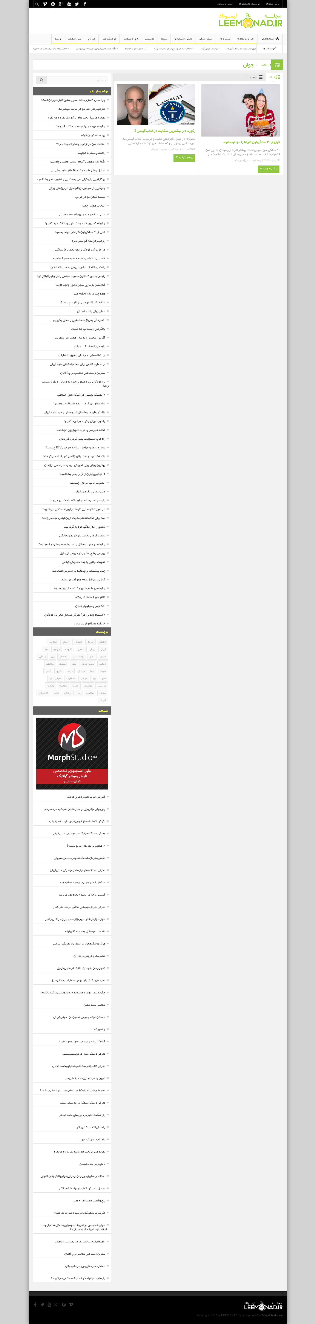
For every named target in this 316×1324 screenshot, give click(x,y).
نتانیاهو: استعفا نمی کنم (90, 597)
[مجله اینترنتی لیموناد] (250, 21)
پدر (79, 692)
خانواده (68, 649)
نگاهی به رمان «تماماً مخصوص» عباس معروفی (79, 858)
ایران (103, 649)
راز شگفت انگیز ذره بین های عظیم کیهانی (82, 1115)
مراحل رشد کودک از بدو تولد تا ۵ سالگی (80, 249)
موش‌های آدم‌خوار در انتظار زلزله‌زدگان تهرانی (79, 943)
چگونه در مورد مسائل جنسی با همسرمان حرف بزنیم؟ (71, 544)
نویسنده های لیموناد (249, 3)
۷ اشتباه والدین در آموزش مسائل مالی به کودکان (74, 614)
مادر (104, 678)
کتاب (56, 692)
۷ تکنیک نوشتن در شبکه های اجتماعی (81, 394)
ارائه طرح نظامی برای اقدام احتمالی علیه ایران (77, 364)
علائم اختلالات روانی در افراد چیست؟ (83, 302)
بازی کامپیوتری (131, 38)
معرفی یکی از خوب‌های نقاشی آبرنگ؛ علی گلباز (79, 907)
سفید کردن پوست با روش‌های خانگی (82, 535)
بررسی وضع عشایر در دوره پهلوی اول (82, 553)
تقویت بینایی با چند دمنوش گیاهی (83, 562)
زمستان (63, 656)
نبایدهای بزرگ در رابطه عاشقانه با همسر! (79, 403)
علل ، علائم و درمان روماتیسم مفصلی (82, 214)
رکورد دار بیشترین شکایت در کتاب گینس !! (164, 130)
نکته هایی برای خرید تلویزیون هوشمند (80, 430)
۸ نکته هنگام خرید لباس (89, 623)
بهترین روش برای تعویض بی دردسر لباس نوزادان (74, 465)
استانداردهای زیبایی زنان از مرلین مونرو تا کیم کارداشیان (73, 1176)
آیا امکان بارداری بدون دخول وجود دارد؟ (80, 284)
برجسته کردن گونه (243, 48)
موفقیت (88, 685)
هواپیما (63, 685)
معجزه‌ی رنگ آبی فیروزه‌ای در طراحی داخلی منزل (78, 980)
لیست (253, 77)
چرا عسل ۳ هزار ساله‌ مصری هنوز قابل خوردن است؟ (73, 100)
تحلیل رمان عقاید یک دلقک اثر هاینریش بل (82, 48)
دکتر (92, 656)
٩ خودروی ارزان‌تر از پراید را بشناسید (82, 474)
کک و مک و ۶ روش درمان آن (89, 956)
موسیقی (149, 38)
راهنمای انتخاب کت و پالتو (89, 346)
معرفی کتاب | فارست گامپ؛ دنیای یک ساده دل (78, 1066)
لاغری (59, 671)
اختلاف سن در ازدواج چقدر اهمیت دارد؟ (207, 48)
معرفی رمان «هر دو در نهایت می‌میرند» (81, 108)
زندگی (42, 656)
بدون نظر (239, 160)
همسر (75, 685)
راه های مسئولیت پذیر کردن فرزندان (82, 438)
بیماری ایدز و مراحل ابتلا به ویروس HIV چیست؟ (75, 447)
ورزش (91, 38)
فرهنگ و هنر (109, 38)
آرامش (102, 641)
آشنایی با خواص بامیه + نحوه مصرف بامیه (79, 258)
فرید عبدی (250, 160)
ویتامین (90, 692)
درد (46, 649)
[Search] (41, 80)
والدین (50, 685)
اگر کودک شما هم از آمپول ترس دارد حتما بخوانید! (76, 821)
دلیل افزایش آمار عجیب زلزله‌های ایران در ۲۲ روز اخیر (75, 919)
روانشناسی (78, 656)
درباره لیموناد (272, 3)
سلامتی (50, 663)
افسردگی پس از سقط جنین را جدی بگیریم (79, 320)
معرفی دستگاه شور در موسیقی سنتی (84, 1054)
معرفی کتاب (55, 678)
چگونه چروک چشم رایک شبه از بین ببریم (79, 588)
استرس (53, 641)
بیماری (81, 649)
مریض (84, 678)
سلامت (62, 663)
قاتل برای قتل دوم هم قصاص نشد (83, 579)
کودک (103, 700)
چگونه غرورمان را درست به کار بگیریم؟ (80, 126)
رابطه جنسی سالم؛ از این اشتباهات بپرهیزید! (77, 500)
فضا (92, 671)
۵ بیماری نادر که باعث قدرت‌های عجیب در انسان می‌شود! (72, 1090)
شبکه (272, 77)
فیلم (70, 671)
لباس (48, 671)
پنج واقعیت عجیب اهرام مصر (89, 1200)
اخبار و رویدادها (245, 38)
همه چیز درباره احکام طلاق (89, 293)
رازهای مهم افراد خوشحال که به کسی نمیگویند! (78, 1278)
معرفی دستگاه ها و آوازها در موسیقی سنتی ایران (77, 870)
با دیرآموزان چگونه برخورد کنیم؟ (84, 421)
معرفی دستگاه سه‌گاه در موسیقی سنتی (82, 1102)
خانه (264, 64)
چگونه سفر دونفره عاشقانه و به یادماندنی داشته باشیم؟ (73, 992)
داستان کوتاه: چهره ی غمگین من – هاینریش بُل (79, 1017)
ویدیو (58, 38)
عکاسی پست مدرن (94, 1005)
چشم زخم (99, 1029)
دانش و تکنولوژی (183, 38)
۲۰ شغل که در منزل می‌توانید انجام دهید (82, 882)
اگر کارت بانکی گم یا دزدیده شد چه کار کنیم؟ (79, 1213)
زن (52, 656)
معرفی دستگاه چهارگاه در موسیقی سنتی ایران (79, 833)
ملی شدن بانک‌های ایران (90, 491)
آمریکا (90, 641)
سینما (164, 38)
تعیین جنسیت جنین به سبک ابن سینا (84, 1078)
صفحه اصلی (267, 38)
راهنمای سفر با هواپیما (170, 48)
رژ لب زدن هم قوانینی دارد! (88, 240)
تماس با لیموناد (225, 3)
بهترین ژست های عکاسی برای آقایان (82, 372)
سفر (74, 663)
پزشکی (67, 692)
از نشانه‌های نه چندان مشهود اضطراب (81, 355)
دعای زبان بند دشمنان (91, 311)
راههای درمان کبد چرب (92, 1139)
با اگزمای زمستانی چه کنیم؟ (88, 328)
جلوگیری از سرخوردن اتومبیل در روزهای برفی (77, 188)
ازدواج (66, 641)
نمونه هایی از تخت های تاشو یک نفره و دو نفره (76, 117)
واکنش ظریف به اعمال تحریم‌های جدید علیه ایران (74, 412)
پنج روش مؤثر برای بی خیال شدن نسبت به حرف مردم (74, 809)
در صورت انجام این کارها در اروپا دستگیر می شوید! (73, 509)
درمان (103, 656)
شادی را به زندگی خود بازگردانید (84, 526)
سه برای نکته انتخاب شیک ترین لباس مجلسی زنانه (73, 518)
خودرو (57, 649)
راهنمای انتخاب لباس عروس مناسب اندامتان (78, 267)
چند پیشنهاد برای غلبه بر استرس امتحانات (78, 570)
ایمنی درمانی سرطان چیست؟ (87, 482)
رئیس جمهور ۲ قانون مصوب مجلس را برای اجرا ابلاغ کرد (71, 276)
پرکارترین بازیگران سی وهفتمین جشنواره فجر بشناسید (70, 179)
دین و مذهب (74, 38)
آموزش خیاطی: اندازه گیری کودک (86, 797)
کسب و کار (225, 38)
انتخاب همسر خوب (93, 205)
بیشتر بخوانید (270, 168)
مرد (94, 678)
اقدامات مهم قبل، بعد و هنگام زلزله (85, 931)
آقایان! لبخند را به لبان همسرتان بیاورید (80, 337)
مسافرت (71, 678)
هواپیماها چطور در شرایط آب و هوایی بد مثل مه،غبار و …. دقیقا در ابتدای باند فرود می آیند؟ (75, 1227)
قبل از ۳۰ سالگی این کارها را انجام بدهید (251, 141)
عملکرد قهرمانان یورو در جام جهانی (85, 1266)
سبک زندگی (205, 38)
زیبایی (103, 663)
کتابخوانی (43, 692)
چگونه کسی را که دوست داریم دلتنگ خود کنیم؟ (75, 223)
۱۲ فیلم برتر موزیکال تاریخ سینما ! (86, 846)
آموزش (78, 641)
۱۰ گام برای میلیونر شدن (90, 606)
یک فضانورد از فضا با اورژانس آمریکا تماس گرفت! (74, 456)
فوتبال (81, 671)
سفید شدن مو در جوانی (90, 196)
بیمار (92, 649)
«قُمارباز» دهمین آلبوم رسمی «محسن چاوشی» (130, 48)
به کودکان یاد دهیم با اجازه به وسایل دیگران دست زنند (75, 383)
